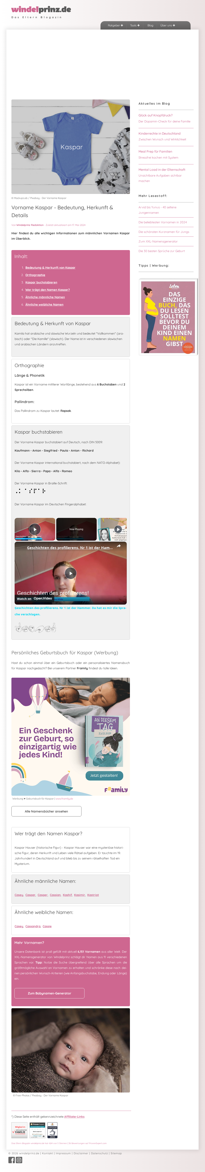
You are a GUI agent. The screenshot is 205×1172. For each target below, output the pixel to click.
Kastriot (93, 895)
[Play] (118, 529)
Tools (133, 25)
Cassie (47, 926)
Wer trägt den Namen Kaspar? (47, 290)
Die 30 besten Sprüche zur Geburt (162, 251)
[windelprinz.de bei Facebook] (11, 1162)
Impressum (63, 1153)
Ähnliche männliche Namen (45, 297)
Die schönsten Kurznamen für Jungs (164, 232)
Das (59, 1143)
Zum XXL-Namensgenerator (158, 241)
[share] (118, 545)
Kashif (67, 895)
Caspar (30, 895)
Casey (19, 895)
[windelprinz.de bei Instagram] (19, 1162)
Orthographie (35, 275)
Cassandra (32, 926)
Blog (150, 25)
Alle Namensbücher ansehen (46, 811)
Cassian (55, 895)
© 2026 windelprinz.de (23, 1153)
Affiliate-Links (74, 1116)
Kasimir (79, 895)
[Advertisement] (102, 59)
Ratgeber (114, 25)
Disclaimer (81, 1153)
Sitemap (116, 1153)
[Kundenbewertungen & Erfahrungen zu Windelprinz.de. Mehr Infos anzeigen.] (37, 1137)
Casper (43, 895)
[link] (21, 548)
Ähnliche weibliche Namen (44, 304)
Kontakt (47, 1153)
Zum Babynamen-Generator (49, 993)
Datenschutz (99, 1153)
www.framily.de (64, 798)
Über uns (166, 25)
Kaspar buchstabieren (41, 282)
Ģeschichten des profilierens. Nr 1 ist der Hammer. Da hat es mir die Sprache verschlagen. (70, 547)
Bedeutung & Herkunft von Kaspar (50, 267)
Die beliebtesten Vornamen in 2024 (163, 222)
